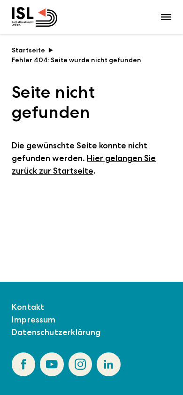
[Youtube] (51, 364)
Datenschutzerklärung (56, 332)
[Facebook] (23, 364)
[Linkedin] (108, 364)
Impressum (34, 320)
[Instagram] (80, 364)
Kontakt (28, 307)
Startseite (28, 50)
